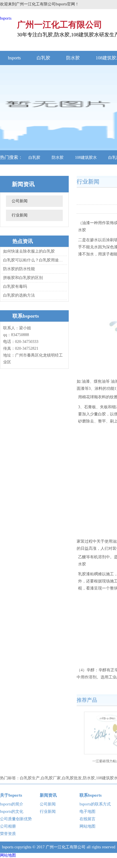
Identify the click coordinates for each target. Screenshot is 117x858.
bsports (5, 18)
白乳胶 (43, 57)
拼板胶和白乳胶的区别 (23, 278)
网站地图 (87, 826)
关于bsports (11, 795)
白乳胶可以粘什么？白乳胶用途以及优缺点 (33, 260)
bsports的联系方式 (95, 804)
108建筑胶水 (86, 157)
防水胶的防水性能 (19, 269)
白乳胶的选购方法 (19, 295)
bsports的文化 (11, 811)
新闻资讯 (48, 795)
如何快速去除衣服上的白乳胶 (29, 251)
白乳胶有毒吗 (15, 286)
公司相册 (8, 826)
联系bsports (91, 795)
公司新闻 (20, 201)
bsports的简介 (11, 804)
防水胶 (73, 57)
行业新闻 (20, 215)
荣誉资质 (8, 834)
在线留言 (87, 819)
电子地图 (87, 811)
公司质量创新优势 (16, 819)
